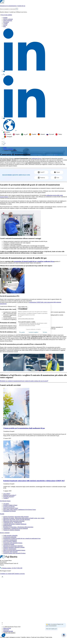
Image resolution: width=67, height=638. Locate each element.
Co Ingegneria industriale (9, 537)
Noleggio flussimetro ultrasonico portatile (14, 547)
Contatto (5, 23)
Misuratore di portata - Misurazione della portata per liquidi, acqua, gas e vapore (23, 518)
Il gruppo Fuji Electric (9, 506)
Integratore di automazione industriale (13, 545)
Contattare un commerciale (7, 573)
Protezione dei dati (8, 631)
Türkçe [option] (60, 134)
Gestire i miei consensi (9, 632)
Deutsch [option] (43, 134)
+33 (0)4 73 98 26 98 (11, 568)
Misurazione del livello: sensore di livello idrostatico (16, 519)
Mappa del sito (7, 628)
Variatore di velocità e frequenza (11, 530)
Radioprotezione (7, 525)
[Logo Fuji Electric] (8, 557)
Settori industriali (7, 20)
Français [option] (9, 134)
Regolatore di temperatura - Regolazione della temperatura (18, 527)
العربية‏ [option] (26, 134)
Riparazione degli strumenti (10, 551)
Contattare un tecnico (19, 573)
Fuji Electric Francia (5, 501)
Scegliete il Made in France (10, 505)
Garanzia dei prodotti (8, 544)
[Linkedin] (24, 622)
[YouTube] (4, 624)
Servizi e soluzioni (8, 19)
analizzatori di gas (36, 158)
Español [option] (34, 134)
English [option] (18, 134)
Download (6, 22)
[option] (7, 134)
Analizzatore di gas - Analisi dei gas (12, 522)
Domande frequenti (8, 496)
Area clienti (6, 493)
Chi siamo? (6, 503)
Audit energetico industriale (10, 535)
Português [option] (9, 136)
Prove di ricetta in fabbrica (10, 541)
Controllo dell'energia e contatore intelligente (14, 524)
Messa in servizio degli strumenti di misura (14, 550)
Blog (4, 26)
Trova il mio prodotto (6, 14)
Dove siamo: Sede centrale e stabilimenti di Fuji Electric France (19, 509)
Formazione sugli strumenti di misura (12, 543)
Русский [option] (51, 134)
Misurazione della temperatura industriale (13, 521)
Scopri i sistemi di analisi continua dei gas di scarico (34, 381)
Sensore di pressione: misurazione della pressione (16, 516)
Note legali (6, 629)
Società (5, 25)
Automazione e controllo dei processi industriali (15, 528)
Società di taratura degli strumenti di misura (14, 553)
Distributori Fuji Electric (9, 511)
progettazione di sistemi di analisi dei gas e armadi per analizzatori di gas (34, 261)
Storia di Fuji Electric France (10, 508)
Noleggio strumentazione (9, 548)
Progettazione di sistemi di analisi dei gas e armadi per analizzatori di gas (22, 538)
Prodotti (5, 17)
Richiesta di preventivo (9, 495)
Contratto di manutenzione (10, 540)
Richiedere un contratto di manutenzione (10, 381)
